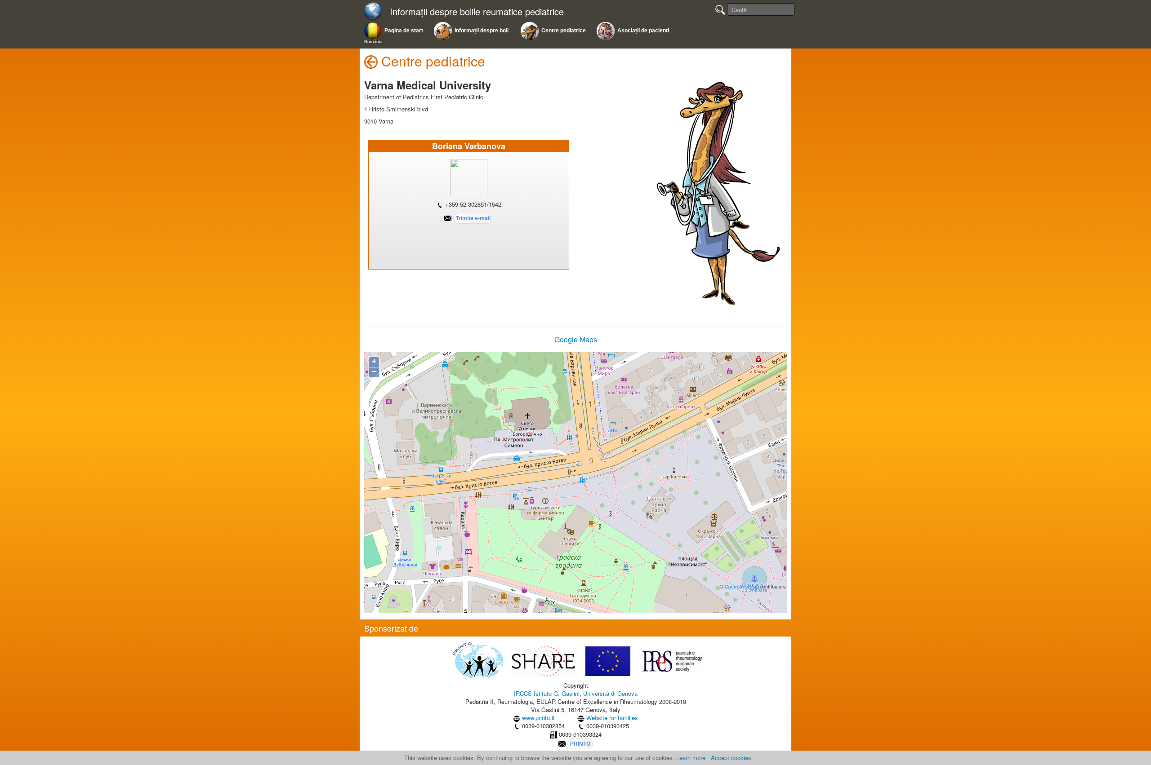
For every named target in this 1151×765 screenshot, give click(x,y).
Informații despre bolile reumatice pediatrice (477, 12)
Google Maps (575, 339)
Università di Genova (610, 693)
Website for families (612, 717)
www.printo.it (538, 717)
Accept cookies (731, 757)
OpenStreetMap (742, 586)
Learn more (690, 757)
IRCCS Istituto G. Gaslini (547, 693)
